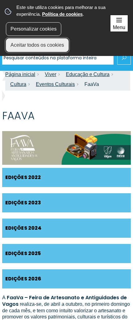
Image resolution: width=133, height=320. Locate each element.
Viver (50, 74)
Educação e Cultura (87, 74)
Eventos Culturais (55, 84)
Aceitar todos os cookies (37, 45)
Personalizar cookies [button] (34, 29)
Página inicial (20, 74)
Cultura (18, 84)
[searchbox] (58, 58)
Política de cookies (62, 14)
